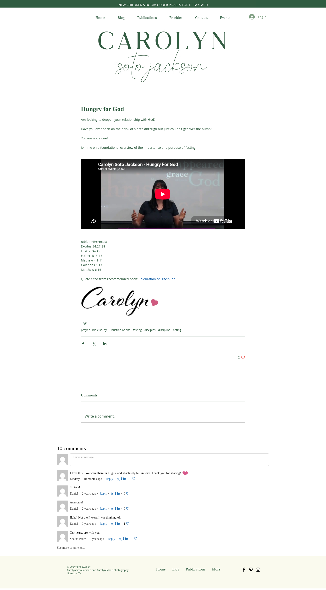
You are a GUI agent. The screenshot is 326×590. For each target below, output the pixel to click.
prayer (85, 330)
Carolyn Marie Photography (113, 518)
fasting (137, 330)
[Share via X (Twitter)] (94, 344)
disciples (149, 330)
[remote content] (163, 194)
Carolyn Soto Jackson (79, 518)
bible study (99, 330)
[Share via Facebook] (83, 344)
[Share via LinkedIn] (105, 344)
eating (177, 330)
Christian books (120, 330)
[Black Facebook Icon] (244, 518)
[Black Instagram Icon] (258, 518)
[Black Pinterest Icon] (251, 518)
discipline (164, 330)
